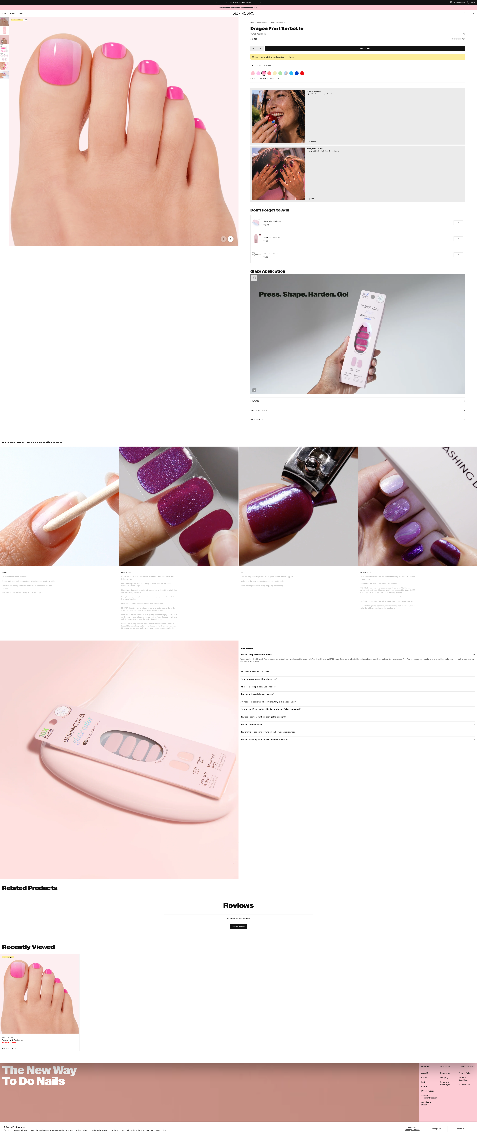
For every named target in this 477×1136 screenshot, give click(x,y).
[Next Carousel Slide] (231, 239)
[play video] (254, 390)
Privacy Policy (465, 1073)
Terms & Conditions (463, 1079)
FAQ (423, 1082)
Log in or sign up (288, 57)
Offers (424, 1087)
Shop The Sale (312, 141)
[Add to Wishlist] (464, 34)
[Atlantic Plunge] (296, 73)
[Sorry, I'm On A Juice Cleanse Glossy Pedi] (280, 73)
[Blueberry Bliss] (285, 73)
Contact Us (445, 1073)
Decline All (460, 1129)
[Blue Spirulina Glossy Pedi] (291, 73)
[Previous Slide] (216, 2)
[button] (238, 7)
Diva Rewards (459, 2)
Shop (252, 22)
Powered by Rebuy (357, 264)
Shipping (444, 1078)
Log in (472, 2)
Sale (259, 65)
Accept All (436, 1129)
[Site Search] (465, 13)
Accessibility (464, 1085)
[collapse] (474, 654)
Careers (425, 1078)
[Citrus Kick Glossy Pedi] (252, 73)
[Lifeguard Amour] (302, 73)
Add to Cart (365, 48)
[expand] (464, 401)
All (253, 65)
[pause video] (2, 41)
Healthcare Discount (426, 1103)
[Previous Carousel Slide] (224, 239)
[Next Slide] (260, 2)
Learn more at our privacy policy (152, 1130)
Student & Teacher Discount (429, 1097)
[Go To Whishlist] (469, 13)
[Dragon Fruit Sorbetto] (263, 73)
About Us (425, 1073)
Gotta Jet (268, 65)
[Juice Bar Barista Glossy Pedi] (258, 73)
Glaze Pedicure (262, 22)
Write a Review (238, 927)
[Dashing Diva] (243, 13)
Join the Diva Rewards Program (238, 2)
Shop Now (310, 199)
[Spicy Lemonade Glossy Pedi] (274, 73)
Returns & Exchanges (445, 1083)
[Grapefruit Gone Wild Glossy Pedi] (269, 73)
